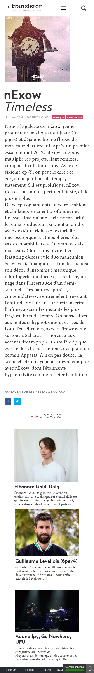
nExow (54, 126)
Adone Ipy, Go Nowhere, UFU (43, 638)
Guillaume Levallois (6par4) (46, 561)
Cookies (30, 670)
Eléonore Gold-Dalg (36, 486)
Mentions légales (54, 670)
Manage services (74, 667)
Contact (11, 670)
